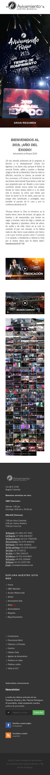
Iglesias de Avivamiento (17, 656)
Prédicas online (14, 665)
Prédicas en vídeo (15, 660)
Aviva (12, 605)
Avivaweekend (14, 609)
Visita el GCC (13, 669)
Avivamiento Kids (15, 601)
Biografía (11, 613)
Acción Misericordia (16, 593)
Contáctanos (13, 636)
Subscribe (38, 713)
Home (10, 585)
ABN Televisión (14, 589)
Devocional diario (15, 640)
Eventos (11, 648)
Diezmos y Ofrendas (16, 644)
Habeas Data (13, 652)
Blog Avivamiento (15, 617)
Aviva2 (10, 597)
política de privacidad (15, 706)
